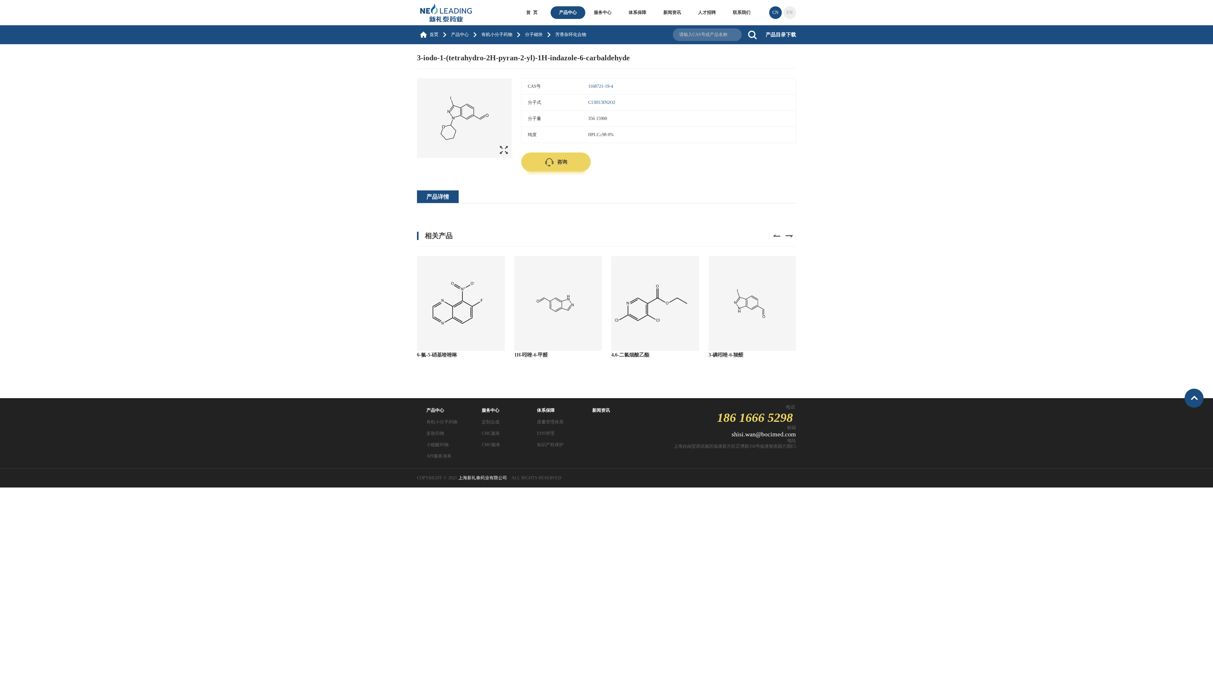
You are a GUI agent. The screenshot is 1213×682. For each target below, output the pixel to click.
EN (790, 12)
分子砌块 (534, 34)
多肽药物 (435, 433)
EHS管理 (545, 433)
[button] (776, 238)
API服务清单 (438, 456)
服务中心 (603, 12)
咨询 (562, 162)
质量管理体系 (550, 422)
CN (775, 12)
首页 (434, 34)
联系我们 (742, 12)
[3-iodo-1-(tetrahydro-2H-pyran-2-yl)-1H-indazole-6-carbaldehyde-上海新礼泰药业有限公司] (450, 12)
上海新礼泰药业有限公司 (482, 478)
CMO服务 (491, 444)
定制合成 (490, 422)
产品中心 (568, 12)
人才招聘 (707, 12)
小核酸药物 (437, 444)
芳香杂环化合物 (570, 34)
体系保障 (637, 12)
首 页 (532, 12)
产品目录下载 (781, 34)
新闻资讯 (672, 12)
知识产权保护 (550, 444)
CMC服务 (491, 433)
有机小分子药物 (496, 34)
